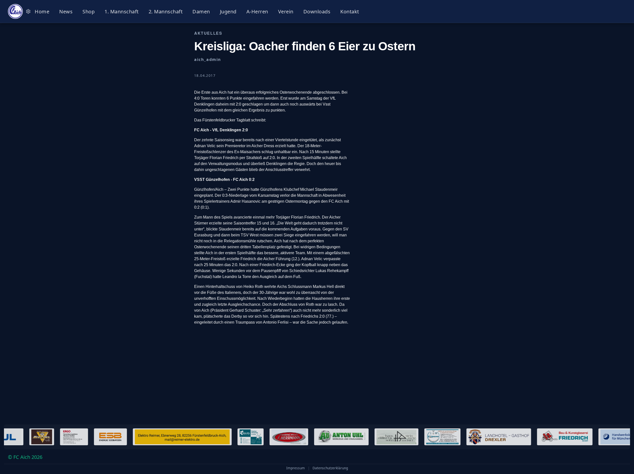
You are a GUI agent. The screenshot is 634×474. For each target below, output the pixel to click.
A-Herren (257, 11)
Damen (201, 11)
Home (42, 11)
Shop (88, 11)
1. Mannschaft (122, 11)
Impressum (295, 468)
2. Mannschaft (166, 11)
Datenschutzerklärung (330, 468)
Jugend (228, 11)
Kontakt (349, 11)
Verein (285, 11)
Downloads (317, 11)
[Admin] (28, 11)
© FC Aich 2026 (25, 457)
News (66, 11)
